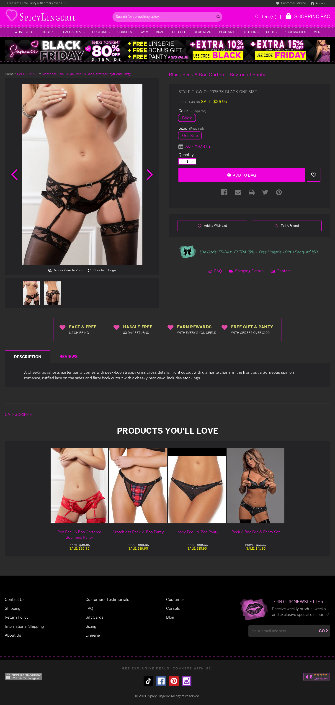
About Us (13, 635)
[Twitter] (265, 192)
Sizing (90, 626)
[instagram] (186, 681)
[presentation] (14, 174)
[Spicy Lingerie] (57, 16)
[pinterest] (174, 681)
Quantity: (186, 155)
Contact (283, 270)
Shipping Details (249, 270)
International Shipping (24, 626)
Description (27, 356)
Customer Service (293, 3)
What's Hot (24, 32)
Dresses (179, 32)
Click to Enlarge (104, 270)
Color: (192, 111)
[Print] (251, 192)
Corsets (124, 32)
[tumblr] (148, 681)
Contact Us (15, 599)
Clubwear (202, 32)
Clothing (250, 32)
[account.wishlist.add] (313, 175)
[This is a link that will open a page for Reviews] (316, 677)
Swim (144, 32)
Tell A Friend (289, 225)
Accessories (295, 32)
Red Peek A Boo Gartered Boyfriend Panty (79, 535)
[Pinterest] (279, 192)
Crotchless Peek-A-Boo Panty (138, 532)
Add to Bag (244, 175)
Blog (170, 617)
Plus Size (227, 32)
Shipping (13, 608)
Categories (17, 414)
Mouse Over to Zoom (68, 270)
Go (322, 630)
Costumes (101, 32)
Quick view (79, 485)
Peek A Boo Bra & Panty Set (256, 532)
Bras (160, 32)
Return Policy (16, 617)
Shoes (271, 32)
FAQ (217, 270)
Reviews (68, 356)
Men (317, 32)
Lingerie (48, 32)
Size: (191, 128)
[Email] (238, 192)
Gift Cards (94, 617)
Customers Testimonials (107, 599)
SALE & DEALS (74, 32)
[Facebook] (224, 192)
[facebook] (161, 681)
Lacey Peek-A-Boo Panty (196, 532)
